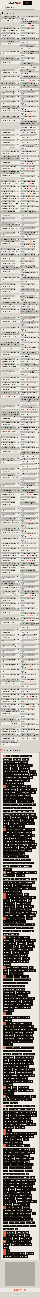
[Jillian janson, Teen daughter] (10, 640)
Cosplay (6, 832)
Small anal (34, 555)
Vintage (14, 1235)
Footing (6, 913)
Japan (16, 977)
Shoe (5, 1186)
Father (24, 49)
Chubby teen (14, 851)
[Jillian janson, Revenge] (10, 191)
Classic (6, 851)
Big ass (21, 790)
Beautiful (20, 796)
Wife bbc (14, 1241)
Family (20, 897)
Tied (22, 1211)
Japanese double (9, 998)
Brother (13, 793)
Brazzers (24, 419)
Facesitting (26, 903)
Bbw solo (7, 820)
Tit (16, 1229)
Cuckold (24, 829)
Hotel (11, 946)
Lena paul (25, 74)
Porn (21, 1112)
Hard (26, 940)
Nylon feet (7, 1091)
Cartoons (20, 857)
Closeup (27, 860)
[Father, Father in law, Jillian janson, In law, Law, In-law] (29, 303)
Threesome (25, 188)
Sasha (5, 1189)
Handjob (6, 940)
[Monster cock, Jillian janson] (29, 474)
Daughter (16, 872)
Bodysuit (33, 230)
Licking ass (15, 594)
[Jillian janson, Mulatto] (29, 459)
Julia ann (17, 980)
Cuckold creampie (9, 857)
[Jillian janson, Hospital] (29, 116)
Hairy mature (8, 958)
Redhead (14, 1136)
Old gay (6, 1103)
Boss (5, 802)
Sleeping (19, 1149)
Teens (22, 1214)
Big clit (14, 811)
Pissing (31, 1109)
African (20, 783)
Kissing (6, 1017)
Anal (8, 756)
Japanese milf (26, 980)
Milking (30, 1063)
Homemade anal (23, 937)
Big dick (6, 814)
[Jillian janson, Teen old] (10, 359)
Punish (27, 1112)
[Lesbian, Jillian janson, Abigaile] (10, 428)
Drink (20, 888)
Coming (21, 854)
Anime (24, 756)
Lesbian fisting (18, 1033)
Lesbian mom (8, 1026)
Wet (32, 456)
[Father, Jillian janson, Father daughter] (29, 45)
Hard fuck (24, 955)
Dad (22, 872)
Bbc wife (13, 826)
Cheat (23, 838)
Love (23, 1026)
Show (30, 1186)
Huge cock (34, 25)
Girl (33, 925)
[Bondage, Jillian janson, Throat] (29, 503)
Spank (10, 1152)
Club (16, 848)
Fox (13, 424)
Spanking (21, 1146)
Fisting (9, 897)
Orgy (33, 1097)
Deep (13, 667)
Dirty (13, 444)
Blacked (6, 790)
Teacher (26, 1207)
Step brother (23, 1195)
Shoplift (27, 1189)
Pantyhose (18, 1106)
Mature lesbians (18, 1081)
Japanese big (28, 1004)
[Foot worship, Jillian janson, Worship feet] (29, 278)
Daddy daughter (16, 891)
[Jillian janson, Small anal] (29, 553)
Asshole (16, 780)
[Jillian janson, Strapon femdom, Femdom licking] (10, 333)
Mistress (25, 1057)
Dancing (6, 891)
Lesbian (5, 431)
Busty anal (25, 793)
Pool (32, 168)
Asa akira (6, 768)
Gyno (20, 925)
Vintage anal (7, 1238)
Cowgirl (14, 87)
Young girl (21, 1253)
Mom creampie (8, 1066)
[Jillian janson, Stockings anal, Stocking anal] (10, 240)
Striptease (21, 1201)
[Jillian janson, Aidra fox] (29, 377)
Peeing (29, 1121)
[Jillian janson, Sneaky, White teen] (10, 735)
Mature (22, 1048)
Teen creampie (19, 1217)
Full (12, 913)
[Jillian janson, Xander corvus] (29, 151)
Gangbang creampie (10, 925)
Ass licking (15, 478)
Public (5, 1109)
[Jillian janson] (29, 16)
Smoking (6, 1159)
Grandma (24, 928)
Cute (32, 841)
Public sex (32, 1124)
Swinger (12, 1168)
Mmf (31, 1057)
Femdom (6, 900)
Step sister (29, 1171)
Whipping (20, 1244)
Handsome (30, 946)
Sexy (5, 1180)
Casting (28, 832)
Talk (32, 1223)
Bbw (13, 786)
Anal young (34, 494)
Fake (29, 909)
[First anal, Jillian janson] (10, 538)
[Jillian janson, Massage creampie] (10, 212)
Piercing (22, 1121)
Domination (15, 220)
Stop (27, 1201)
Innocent (21, 971)
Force (5, 903)
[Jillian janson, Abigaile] (29, 191)
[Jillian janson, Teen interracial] (29, 422)
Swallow (11, 1180)
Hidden (32, 940)
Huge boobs (24, 961)
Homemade (19, 940)
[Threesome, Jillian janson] (29, 186)
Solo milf (6, 1198)
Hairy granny (21, 943)
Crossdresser (14, 838)
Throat (18, 1226)
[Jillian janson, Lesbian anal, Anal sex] (29, 484)
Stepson (33, 1201)
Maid (5, 1057)
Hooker (23, 946)
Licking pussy (12, 1042)
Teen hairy (15, 208)
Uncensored (10, 1232)
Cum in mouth (8, 848)
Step (23, 315)
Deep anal (34, 183)
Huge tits (16, 961)
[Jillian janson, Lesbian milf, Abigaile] (29, 406)
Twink (5, 1223)
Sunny (18, 1180)
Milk (25, 1054)
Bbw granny (29, 820)
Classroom (27, 866)
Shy (23, 1204)
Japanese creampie (28, 998)
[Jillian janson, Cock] (10, 261)
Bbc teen (34, 574)
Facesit (6, 916)
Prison (28, 1118)
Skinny (26, 1149)
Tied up (11, 1226)
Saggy (5, 1168)
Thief (11, 1217)
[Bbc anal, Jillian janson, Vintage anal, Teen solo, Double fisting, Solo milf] (29, 399)
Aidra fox (34, 380)
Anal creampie (8, 762)
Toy (13, 494)
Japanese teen (22, 983)
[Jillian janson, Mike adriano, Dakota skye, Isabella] (10, 59)
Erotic (26, 894)
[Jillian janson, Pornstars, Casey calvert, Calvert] (29, 64)
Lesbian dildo (8, 1045)
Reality (26, 1139)
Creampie (17, 829)
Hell (32, 368)
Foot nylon (31, 916)
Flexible (6, 909)
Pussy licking (23, 1124)
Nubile (24, 89)
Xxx (8, 1250)
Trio (11, 1223)
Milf (5, 1051)
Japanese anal (8, 980)
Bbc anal (24, 127)
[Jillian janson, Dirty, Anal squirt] (10, 442)
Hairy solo (26, 958)
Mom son (30, 1048)
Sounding (25, 1183)
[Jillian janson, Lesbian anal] (29, 729)
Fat (13, 906)
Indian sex (24, 968)
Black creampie (22, 817)
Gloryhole (27, 925)
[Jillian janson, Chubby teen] (29, 447)
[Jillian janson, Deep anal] (29, 181)
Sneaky (14, 198)
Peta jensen (18, 1109)
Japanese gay (21, 992)
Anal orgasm (8, 780)
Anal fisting (17, 759)
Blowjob (12, 796)
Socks (32, 1183)
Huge (5, 946)
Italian (5, 971)
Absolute (14, 3)
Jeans (18, 998)
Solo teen (32, 1180)
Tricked (32, 1226)
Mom (8, 1048)
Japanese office (27, 1001)
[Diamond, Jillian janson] (10, 28)
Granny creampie (28, 931)
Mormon (6, 1075)
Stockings (7, 1156)
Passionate (21, 1115)
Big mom (7, 817)
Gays (18, 931)
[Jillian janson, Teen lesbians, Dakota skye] (10, 172)
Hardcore (30, 943)
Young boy (30, 1253)
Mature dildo (8, 1084)
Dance (12, 875)
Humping (25, 952)
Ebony (9, 894)
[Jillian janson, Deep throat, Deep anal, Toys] (29, 233)
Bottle (29, 808)
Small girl (12, 1171)
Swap (20, 1165)
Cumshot (33, 845)
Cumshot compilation (10, 854)
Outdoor (10, 1100)
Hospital (33, 119)
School (19, 1162)
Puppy (13, 579)
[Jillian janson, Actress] (29, 130)
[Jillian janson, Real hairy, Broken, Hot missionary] (10, 741)
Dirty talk (14, 882)
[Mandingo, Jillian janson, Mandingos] (10, 720)
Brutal (4, 20)
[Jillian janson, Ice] (10, 97)
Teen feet (25, 1226)
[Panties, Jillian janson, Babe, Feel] (10, 393)
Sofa (17, 1186)
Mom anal (23, 1063)
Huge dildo (7, 952)
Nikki (5, 1094)
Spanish (12, 1189)
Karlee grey (7, 1020)
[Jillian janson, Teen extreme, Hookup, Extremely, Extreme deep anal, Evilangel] (10, 414)
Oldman (28, 1100)
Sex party (28, 1198)
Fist (30, 900)
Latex (22, 1023)
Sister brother (28, 1165)
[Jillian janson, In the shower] (10, 469)
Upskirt (19, 1232)
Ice (12, 99)
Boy (20, 799)
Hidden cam (16, 952)
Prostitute (21, 1118)
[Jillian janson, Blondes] (29, 239)
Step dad (6, 1192)
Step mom (30, 1152)
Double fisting (26, 885)
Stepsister (15, 1174)
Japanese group (8, 1010)
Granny (9, 919)
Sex (5, 1152)
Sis (27, 1174)
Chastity (6, 863)
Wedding (14, 522)
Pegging (6, 1112)
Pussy (5, 1115)
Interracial (16, 968)
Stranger (33, 738)
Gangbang (21, 919)
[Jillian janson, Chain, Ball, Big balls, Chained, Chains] (10, 107)
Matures (6, 1078)
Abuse (25, 762)
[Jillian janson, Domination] (10, 218)
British (14, 817)
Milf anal (14, 1075)
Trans (12, 1214)
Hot (12, 940)
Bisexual (20, 805)
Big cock (27, 796)
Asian (13, 756)
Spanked (6, 1162)
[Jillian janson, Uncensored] (29, 577)
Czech (13, 832)
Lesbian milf (34, 410)
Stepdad (24, 1180)
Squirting (26, 1162)
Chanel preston (8, 841)
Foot (14, 897)
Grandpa (22, 922)
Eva (21, 894)
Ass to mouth (25, 780)
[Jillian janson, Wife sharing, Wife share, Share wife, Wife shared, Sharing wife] (10, 267)
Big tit (19, 823)
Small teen (20, 1189)
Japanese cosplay (9, 995)
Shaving (6, 1195)
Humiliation (7, 961)
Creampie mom (28, 863)
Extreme (15, 894)
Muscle (11, 1057)
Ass (29, 756)
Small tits (24, 1186)
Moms (32, 1075)
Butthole (14, 306)
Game (31, 928)
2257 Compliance (15, 1295)
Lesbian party (29, 1033)
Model (26, 1066)
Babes (18, 814)
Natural (11, 1094)
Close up (6, 845)
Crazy (26, 857)
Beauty (6, 826)
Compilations (8, 860)
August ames (8, 774)
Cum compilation (16, 863)
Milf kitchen (7, 1081)
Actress (33, 132)
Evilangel (14, 72)
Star (30, 1195)
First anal (5, 541)
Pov (16, 1112)
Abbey (13, 94)
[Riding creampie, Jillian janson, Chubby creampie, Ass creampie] (10, 344)
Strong (18, 1183)
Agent (15, 765)
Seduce (14, 321)
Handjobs (7, 965)
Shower (23, 1159)
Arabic (14, 783)
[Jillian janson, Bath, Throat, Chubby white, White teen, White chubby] (10, 224)
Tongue (6, 1229)
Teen (8, 1207)
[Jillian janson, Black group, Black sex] (29, 267)
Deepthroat (20, 875)
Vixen (27, 1235)
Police (14, 1118)
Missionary (6, 79)
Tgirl (12, 1229)
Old (21, 1097)
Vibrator (15, 1238)
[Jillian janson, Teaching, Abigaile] (10, 448)
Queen (9, 1130)
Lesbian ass (19, 1036)
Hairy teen (17, 958)
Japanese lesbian (9, 989)
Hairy (14, 937)
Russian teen (23, 1136)
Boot (34, 790)
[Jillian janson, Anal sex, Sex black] (29, 77)
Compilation (20, 832)
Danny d (21, 882)
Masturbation (8, 1063)
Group (15, 922)
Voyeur (21, 1235)
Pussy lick (14, 120)
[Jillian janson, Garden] (10, 364)
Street (5, 1171)
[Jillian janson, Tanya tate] (10, 201)
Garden (14, 366)
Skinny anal (27, 1168)
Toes (20, 1220)
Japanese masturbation (11, 1007)
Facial (17, 916)
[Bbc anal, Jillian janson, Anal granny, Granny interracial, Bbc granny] (29, 123)
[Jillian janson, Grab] (29, 111)
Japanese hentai (25, 1007)
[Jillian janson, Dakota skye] (10, 660)
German (29, 919)
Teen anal (16, 1211)
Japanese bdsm (8, 986)
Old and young (19, 1100)
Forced (14, 900)
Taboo (6, 1214)
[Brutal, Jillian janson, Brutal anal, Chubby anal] (10, 17)
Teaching (33, 293)
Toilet (5, 1217)
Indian (9, 968)
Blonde (6, 808)
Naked (14, 1091)
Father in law (31, 306)
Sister (8, 1146)
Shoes (28, 1192)
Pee (12, 1112)
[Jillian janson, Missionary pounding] (29, 296)
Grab (32, 114)
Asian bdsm (17, 777)
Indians (20, 974)
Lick (19, 1042)
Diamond (5, 30)
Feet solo (19, 906)
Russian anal (8, 1143)
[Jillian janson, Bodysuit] (29, 228)
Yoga (14, 1253)
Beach (6, 805)
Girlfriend (14, 280)
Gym (5, 931)
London (30, 1039)
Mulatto (33, 461)
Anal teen (14, 183)
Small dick (17, 1204)
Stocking (30, 1159)
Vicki (32, 258)
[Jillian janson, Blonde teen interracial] (10, 459)
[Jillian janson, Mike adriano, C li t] (10, 255)
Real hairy (14, 745)
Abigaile (33, 193)
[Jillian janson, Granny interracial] (29, 52)
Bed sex (27, 805)
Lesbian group (21, 1039)
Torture (28, 1211)
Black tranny (16, 820)
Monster (12, 1060)
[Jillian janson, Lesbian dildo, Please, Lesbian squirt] (10, 710)
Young (9, 1253)
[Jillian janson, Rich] (29, 347)
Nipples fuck (29, 1091)
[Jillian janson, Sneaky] (29, 244)
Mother (18, 1057)
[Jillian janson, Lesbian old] (29, 618)
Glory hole (12, 931)
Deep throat (7, 885)
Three (28, 1217)
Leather (28, 1023)
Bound (33, 814)
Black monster (22, 811)
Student (13, 1165)
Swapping (14, 1195)
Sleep (14, 1146)
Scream (13, 1201)
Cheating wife (24, 848)
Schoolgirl (26, 1156)
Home (6, 949)
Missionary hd (15, 1078)
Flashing (17, 913)
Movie (30, 1060)
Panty (5, 1124)
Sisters (22, 1174)
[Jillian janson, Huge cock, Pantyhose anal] (10, 529)
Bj (22, 820)
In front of (13, 974)
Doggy (34, 879)
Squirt (5, 1149)
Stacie (16, 1152)
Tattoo (19, 1207)
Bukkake (6, 793)
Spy (12, 1159)
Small (13, 1162)
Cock (13, 263)
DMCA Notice (25, 1295)
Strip (13, 1177)
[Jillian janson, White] (10, 382)
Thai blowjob (28, 1220)
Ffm (26, 906)
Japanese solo (19, 986)
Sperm (26, 1177)
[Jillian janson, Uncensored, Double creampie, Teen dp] (29, 564)
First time (23, 909)
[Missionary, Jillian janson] (10, 76)
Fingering (33, 913)
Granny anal (7, 922)
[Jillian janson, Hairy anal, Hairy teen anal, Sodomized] (10, 564)
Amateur (25, 759)
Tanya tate (15, 203)
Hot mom (12, 943)
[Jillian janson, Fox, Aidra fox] (10, 422)
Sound (32, 1149)
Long (5, 1029)
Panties (5, 396)
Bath (13, 228)
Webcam (22, 1241)
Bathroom (21, 826)
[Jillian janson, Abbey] (10, 92)
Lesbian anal (8, 1033)
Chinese (9, 829)
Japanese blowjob (9, 1004)
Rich (32, 198)
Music (5, 1060)
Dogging (6, 882)
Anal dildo (22, 765)
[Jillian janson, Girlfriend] (10, 277)
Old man (27, 1097)
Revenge (14, 193)
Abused (29, 765)
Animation (24, 771)
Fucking (14, 555)
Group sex (15, 928)
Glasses (6, 934)
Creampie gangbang (21, 845)
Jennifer (19, 1004)
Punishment (7, 1121)
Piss (24, 1106)
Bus (18, 786)
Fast (11, 916)
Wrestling (7, 1244)
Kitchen (12, 1017)
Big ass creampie (28, 823)
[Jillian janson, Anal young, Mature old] (29, 491)
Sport (13, 1192)
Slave (4, 147)
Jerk (19, 1001)
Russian (9, 1133)
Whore (6, 1247)
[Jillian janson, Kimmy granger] (29, 392)
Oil (4, 1100)
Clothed (20, 860)
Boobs (31, 811)
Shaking (11, 1186)
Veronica (28, 1238)
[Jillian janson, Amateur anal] (29, 337)
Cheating (14, 835)
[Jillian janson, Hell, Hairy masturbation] (29, 365)
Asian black (17, 774)
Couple (32, 848)
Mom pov (31, 1069)
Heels (5, 943)
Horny (16, 946)
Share (33, 667)
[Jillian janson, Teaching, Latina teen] (29, 290)
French (19, 903)
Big (19, 793)
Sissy (27, 1146)
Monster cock (26, 476)
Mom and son (17, 1054)
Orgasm (9, 1097)
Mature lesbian (23, 1075)
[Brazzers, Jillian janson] (29, 417)
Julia (28, 992)
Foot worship (26, 281)
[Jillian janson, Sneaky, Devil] (10, 196)
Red (12, 1139)
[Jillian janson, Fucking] (10, 553)
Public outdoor (31, 1115)
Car (33, 835)
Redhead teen (18, 1143)
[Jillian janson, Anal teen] (10, 181)
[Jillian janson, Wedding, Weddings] (10, 519)
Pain (11, 1109)
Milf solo (24, 1078)
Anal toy (25, 774)
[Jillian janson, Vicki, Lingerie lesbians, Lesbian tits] (29, 255)
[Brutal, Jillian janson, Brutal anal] (10, 619)
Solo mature (7, 1204)
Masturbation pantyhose (24, 1072)
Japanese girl (24, 977)
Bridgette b (25, 814)
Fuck (16, 909)
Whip (28, 1241)
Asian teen (15, 771)
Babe (23, 808)
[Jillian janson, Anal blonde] (29, 272)
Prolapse (31, 1106)
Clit (12, 845)
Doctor (12, 683)
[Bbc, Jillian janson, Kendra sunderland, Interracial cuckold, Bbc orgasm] (10, 40)
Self (27, 1204)
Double (6, 875)
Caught (29, 838)
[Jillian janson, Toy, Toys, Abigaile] (10, 491)
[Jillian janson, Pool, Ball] (29, 166)
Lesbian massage (9, 1039)
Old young (14, 1103)
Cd (15, 860)
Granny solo (14, 934)
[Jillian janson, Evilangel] (10, 70)
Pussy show (13, 1124)
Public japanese (8, 1127)
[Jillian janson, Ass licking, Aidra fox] (10, 474)
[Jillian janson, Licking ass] (10, 592)
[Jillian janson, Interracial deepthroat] (29, 145)
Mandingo (5, 723)
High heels (13, 949)
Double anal (30, 882)
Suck (33, 1189)
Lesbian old (34, 620)
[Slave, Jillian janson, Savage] (10, 145)
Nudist (21, 1091)
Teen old (14, 361)
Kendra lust (20, 1017)
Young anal (7, 1256)
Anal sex (33, 80)
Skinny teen (34, 595)
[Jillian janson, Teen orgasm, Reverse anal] (10, 609)
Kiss (27, 1017)
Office (16, 1097)
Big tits (6, 799)
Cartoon (31, 829)
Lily (5, 1042)
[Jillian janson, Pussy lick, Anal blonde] (10, 117)
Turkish (6, 1220)
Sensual (6, 1201)
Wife (8, 1241)
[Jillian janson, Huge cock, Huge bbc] (29, 22)
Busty (12, 808)
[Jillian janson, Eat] (29, 533)
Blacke (33, 521)
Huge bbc (34, 696)
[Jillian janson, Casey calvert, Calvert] (29, 39)
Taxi (34, 1214)
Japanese (10, 977)
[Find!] (32, 7)
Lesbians (17, 1026)
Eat (32, 536)
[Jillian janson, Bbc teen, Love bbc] (29, 571)
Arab (18, 756)
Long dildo (28, 1036)
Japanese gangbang (10, 1001)
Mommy (23, 1069)
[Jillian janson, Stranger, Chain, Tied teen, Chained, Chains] (29, 735)
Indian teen (13, 971)
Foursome (7, 906)
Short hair (20, 1171)
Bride (17, 808)
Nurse (14, 1088)
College (12, 866)
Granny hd (7, 928)
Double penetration (18, 879)
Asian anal (18, 762)
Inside (5, 974)
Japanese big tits (22, 995)
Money (28, 1051)
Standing (19, 1177)
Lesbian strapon (14, 1029)
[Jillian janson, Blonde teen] (29, 261)
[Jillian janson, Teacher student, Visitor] (29, 212)
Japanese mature (9, 992)
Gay (14, 919)
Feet (33, 897)
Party (25, 1109)
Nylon (8, 1088)
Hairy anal (14, 567)
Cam (29, 851)
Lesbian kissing (27, 1042)
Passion (15, 1121)
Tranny (28, 1214)
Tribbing (21, 1223)
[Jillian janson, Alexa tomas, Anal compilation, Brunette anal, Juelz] (10, 158)
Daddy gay (16, 885)
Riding (22, 1133)
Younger (15, 1256)
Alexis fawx (7, 765)
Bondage (24, 506)
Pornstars (34, 67)
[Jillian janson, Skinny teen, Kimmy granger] (29, 592)
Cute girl (21, 835)
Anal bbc (32, 771)
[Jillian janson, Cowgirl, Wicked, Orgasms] (10, 84)
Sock (12, 1198)
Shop (32, 1177)
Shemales (20, 1198)
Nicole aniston (26, 356)
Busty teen (13, 799)
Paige (22, 1127)
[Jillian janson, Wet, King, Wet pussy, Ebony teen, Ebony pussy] (29, 453)
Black (8, 786)
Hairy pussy (7, 955)
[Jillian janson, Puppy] (10, 577)
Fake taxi (25, 913)
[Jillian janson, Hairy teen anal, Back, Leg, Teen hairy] (29, 371)
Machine (31, 1054)
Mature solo (7, 1069)
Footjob (11, 903)
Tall (17, 1214)
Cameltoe (23, 851)
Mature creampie (9, 1072)
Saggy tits (7, 1174)
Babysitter (12, 802)
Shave (19, 1156)
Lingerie (23, 1029)
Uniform (25, 1232)
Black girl (12, 823)
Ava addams (7, 759)
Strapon (22, 1152)
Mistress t (18, 1066)
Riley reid (6, 1139)
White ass (28, 1244)
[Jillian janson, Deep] (10, 664)
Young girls (23, 1256)
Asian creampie (24, 768)
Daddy (9, 872)
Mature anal (12, 1051)
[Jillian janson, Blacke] (29, 519)
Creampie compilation (22, 841)
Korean (9, 1013)
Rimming (6, 1136)
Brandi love (21, 802)
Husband (16, 955)
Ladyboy (30, 1026)
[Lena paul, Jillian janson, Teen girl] (29, 70)
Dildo (34, 872)
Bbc (4, 44)
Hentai (9, 937)
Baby (33, 805)
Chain (13, 110)
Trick (15, 1223)
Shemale (12, 1149)
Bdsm (24, 786)
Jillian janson (11, 20)
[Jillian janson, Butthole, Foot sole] (10, 303)
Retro (31, 1136)
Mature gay (28, 1081)
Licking (9, 1023)
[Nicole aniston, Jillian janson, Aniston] (29, 353)
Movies (15, 1069)
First (11, 909)
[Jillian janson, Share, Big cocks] (29, 664)
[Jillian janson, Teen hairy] (10, 206)
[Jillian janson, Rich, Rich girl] (29, 196)
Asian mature (27, 777)
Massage (5, 587)
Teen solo (13, 1220)
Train (5, 1226)
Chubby (6, 838)
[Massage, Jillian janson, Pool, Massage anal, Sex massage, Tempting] (10, 583)
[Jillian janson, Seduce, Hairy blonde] (10, 318)
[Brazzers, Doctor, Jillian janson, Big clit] (10, 680)
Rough (16, 1133)
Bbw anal (7, 811)
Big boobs (33, 817)
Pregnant (10, 1106)
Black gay (30, 802)
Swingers (6, 1165)
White (13, 385)
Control (6, 866)
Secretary (7, 1177)
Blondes (33, 241)
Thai (13, 1207)
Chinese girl (7, 869)
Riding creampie (7, 348)
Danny (6, 888)
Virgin (8, 1235)
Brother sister (28, 799)
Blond (5, 823)
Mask (16, 1063)
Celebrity (6, 835)
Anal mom (7, 771)
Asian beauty (8, 777)
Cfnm (28, 835)
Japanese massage (10, 983)
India (31, 968)
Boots (6, 796)
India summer (30, 971)
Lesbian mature (8, 1036)
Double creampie (29, 888)
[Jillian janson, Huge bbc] (29, 694)
